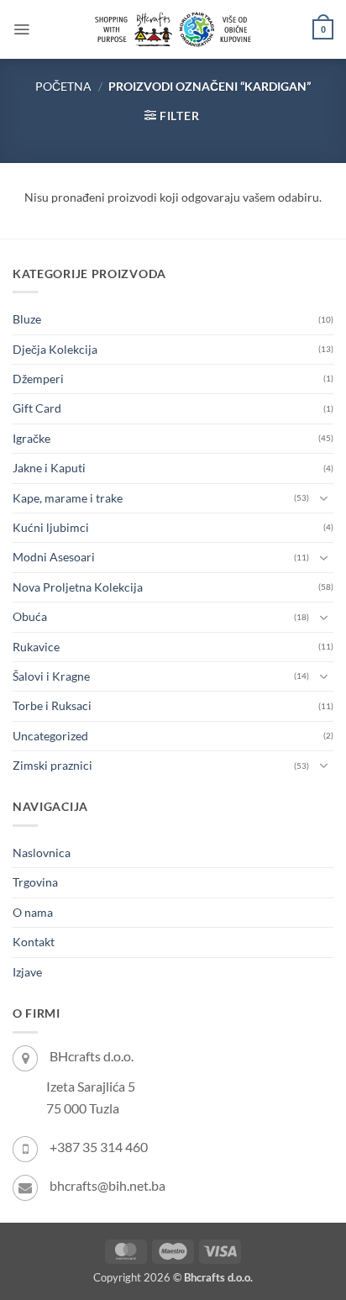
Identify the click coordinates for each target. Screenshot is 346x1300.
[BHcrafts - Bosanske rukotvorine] (173, 29)
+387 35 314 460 (99, 1147)
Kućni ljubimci (51, 527)
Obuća (30, 616)
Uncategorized (50, 736)
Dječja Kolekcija (55, 349)
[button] (21, 29)
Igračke (31, 438)
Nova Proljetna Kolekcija (78, 587)
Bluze (27, 319)
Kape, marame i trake (68, 498)
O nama (33, 912)
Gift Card (37, 408)
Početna (63, 86)
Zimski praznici (52, 765)
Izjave (27, 972)
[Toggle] (323, 498)
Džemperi (38, 378)
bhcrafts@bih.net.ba (107, 1185)
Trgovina (35, 882)
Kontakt (34, 941)
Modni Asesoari (54, 557)
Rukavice (36, 646)
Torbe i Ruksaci (52, 705)
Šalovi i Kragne (51, 676)
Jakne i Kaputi (49, 468)
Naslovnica (42, 852)
